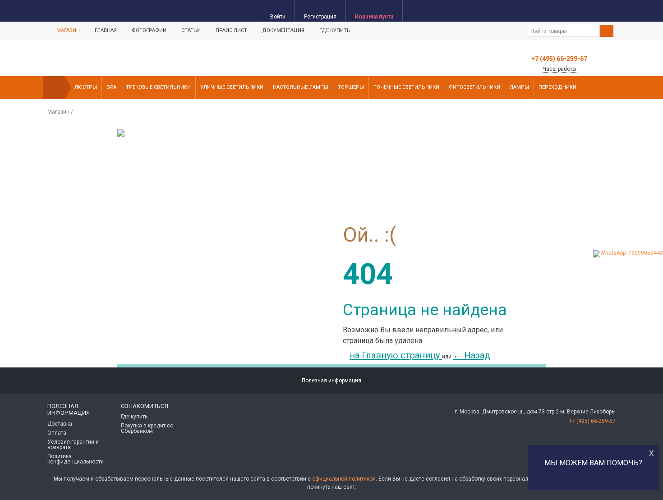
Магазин (68, 30)
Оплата (56, 433)
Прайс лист (231, 30)
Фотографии (149, 30)
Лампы (519, 87)
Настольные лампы (300, 87)
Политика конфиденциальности (75, 459)
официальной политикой (344, 479)
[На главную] (54, 87)
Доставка (59, 424)
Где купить (334, 30)
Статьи (191, 30)
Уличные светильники (231, 87)
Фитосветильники (474, 87)
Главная (106, 30)
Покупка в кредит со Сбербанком (147, 428)
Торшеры (351, 87)
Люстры (85, 87)
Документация (283, 30)
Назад (471, 355)
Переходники (557, 87)
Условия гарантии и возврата (73, 444)
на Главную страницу (396, 355)
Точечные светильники (406, 87)
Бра (111, 87)
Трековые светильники (158, 87)
